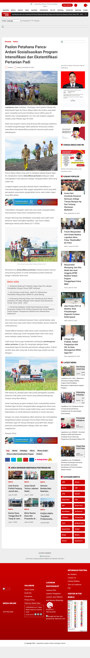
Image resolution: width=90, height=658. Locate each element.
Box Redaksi (72, 574)
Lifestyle (65, 517)
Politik (52, 10)
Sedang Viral (79, 523)
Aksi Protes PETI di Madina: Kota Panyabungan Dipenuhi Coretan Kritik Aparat (72, 311)
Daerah (20, 10)
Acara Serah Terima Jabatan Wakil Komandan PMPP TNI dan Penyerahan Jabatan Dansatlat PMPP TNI (31, 489)
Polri (63, 523)
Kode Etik (28, 593)
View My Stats (8, 612)
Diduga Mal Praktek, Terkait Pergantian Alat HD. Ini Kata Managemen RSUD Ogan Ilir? (72, 346)
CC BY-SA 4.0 (30, 614)
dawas (64, 541)
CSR (76, 488)
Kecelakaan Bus (67, 511)
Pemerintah (44, 10)
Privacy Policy (29, 600)
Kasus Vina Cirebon (80, 505)
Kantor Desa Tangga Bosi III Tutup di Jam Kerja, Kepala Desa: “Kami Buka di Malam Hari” (15, 516)
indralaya (24, 451)
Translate (36, 21)
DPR (63, 494)
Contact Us (72, 578)
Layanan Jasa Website (54, 597)
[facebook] (2, 5)
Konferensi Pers (80, 511)
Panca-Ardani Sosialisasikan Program (21, 454)
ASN (63, 482)
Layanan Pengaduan (53, 594)
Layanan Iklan (51, 590)
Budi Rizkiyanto (79, 426)
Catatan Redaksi (74, 581)
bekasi (77, 535)
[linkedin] (31, 460)
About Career (29, 590)
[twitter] (8, 5)
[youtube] (11, 5)
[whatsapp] (19, 460)
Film (76, 500)
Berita (13, 10)
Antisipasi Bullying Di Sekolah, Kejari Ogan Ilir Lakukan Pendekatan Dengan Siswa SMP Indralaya (29, 287)
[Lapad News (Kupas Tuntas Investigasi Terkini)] (45, 6)
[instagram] (5, 5)
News (33, 451)
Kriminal (60, 10)
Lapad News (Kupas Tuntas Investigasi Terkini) (51, 643)
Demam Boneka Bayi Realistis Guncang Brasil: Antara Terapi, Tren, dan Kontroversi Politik (47, 489)
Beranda (6, 10)
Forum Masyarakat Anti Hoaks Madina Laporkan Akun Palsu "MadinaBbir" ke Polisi (72, 237)
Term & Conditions (74, 585)
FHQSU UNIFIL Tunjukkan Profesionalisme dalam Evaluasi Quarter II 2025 (47, 516)
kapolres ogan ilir (80, 541)
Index (27, 10)
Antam (77, 482)
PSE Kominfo (51, 612)
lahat (78, 373)
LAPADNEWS (30, 607)
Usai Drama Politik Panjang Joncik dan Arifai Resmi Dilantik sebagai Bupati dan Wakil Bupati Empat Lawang (15, 489)
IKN (63, 505)
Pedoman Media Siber (32, 603)
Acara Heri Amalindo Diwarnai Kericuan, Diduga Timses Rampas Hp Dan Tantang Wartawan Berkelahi (72, 201)
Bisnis (85, 10)
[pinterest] (25, 460)
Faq (69, 588)
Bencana (78, 10)
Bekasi (78, 400)
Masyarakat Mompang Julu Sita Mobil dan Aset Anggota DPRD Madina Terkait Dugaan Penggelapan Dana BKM (72, 274)
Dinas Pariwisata (67, 500)
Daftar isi (67, 5)
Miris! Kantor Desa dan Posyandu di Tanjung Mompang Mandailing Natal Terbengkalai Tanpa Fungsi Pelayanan (30, 516)
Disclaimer (28, 596)
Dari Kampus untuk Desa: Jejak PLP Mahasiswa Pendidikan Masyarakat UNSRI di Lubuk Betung (27, 293)
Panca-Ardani (43, 451)
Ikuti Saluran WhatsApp (54, 600)
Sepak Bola (66, 529)
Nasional (34, 10)
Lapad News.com (79, 454)
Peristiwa (69, 10)
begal (64, 535)
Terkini (15, 42)
